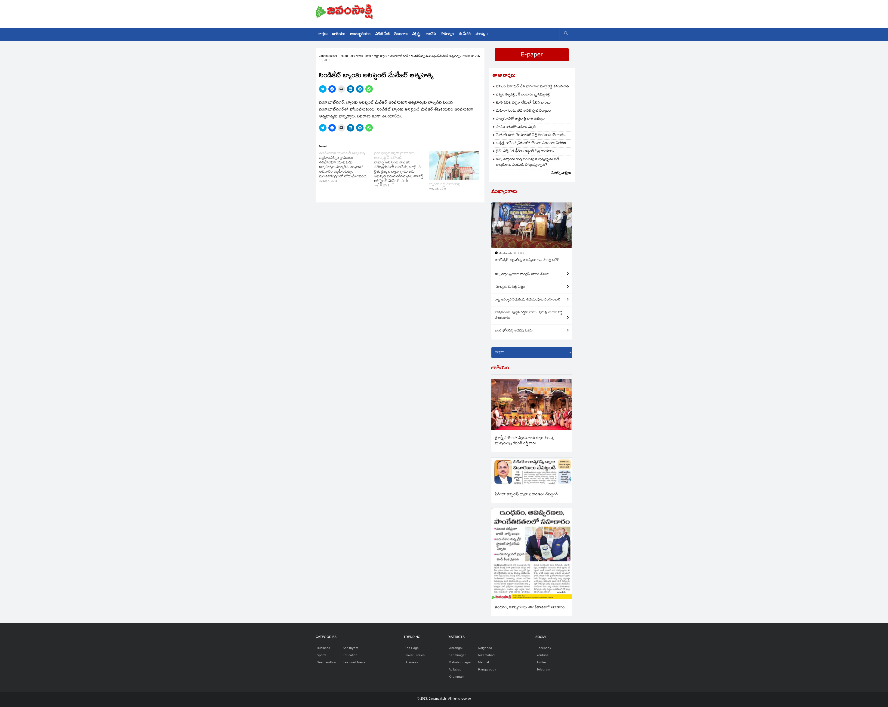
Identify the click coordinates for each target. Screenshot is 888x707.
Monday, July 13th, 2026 (511, 253)
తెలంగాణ (401, 34)
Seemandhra (326, 662)
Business (323, 648)
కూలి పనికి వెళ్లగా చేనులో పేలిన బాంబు (523, 103)
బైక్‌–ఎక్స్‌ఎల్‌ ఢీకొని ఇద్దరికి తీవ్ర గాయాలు (525, 151)
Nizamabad (486, 655)
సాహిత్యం (447, 34)
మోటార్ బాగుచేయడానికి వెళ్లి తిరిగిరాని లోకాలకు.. (531, 135)
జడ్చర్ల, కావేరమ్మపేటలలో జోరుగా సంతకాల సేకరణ (531, 143)
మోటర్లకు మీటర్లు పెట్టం (510, 287)
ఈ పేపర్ (465, 34)
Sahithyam (350, 648)
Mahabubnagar (460, 662)
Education (350, 655)
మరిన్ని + (482, 34)
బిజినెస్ (431, 34)
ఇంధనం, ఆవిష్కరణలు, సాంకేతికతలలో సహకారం (530, 608)
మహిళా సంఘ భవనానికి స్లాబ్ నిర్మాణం (523, 111)
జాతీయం (338, 34)
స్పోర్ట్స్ (416, 34)
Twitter (541, 662)
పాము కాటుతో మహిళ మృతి (516, 127)
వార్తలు (323, 34)
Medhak (484, 662)
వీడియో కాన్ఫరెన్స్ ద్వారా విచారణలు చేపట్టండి (526, 495)
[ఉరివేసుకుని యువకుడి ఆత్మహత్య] (346, 167)
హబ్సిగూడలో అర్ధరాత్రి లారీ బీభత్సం (520, 119)
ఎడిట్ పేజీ (382, 34)
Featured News (354, 662)
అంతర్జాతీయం (360, 34)
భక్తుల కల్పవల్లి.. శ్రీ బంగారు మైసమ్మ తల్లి (523, 95)
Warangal (455, 648)
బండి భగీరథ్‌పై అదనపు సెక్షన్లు (514, 331)
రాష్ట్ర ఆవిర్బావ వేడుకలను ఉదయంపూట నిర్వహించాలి (527, 300)
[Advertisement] (488, 12)
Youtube (542, 655)
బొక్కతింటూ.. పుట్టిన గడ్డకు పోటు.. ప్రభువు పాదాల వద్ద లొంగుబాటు (528, 315)
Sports (321, 655)
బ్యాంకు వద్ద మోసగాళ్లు (444, 184)
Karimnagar (457, 655)
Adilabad (455, 669)
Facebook (543, 648)
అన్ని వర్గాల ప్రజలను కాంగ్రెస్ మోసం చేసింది (522, 274)
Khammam (457, 676)
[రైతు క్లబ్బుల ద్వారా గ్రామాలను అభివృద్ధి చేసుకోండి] (401, 169)
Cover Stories (415, 655)
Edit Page (412, 648)
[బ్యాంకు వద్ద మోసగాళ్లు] (454, 165)
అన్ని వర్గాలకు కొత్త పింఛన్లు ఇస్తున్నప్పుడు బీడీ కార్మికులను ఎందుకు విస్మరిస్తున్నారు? (527, 162)
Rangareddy (487, 669)
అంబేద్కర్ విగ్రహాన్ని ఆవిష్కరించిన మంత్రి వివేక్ (527, 260)
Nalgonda (485, 648)
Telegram (543, 669)
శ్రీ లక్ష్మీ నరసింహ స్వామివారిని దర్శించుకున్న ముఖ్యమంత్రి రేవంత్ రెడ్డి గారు (524, 441)
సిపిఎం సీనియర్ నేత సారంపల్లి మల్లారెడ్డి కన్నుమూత (532, 87)
